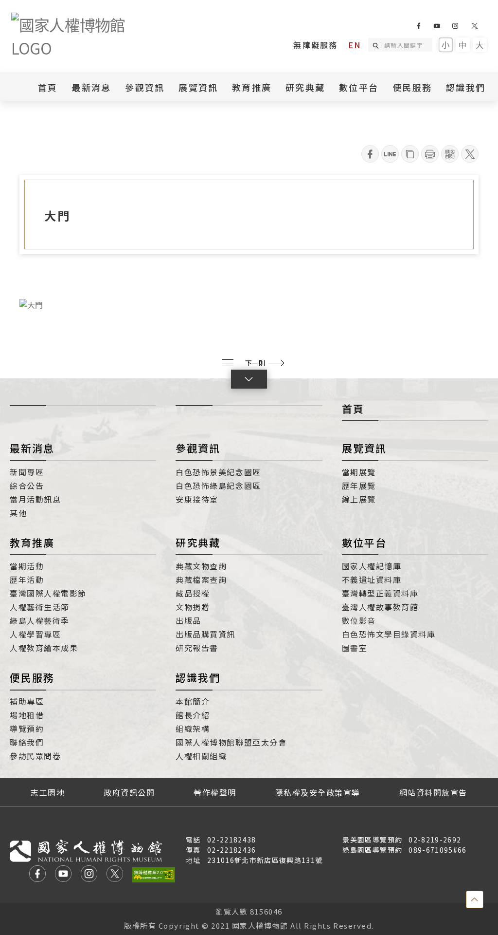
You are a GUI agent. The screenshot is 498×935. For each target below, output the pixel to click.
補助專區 (27, 701)
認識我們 (198, 677)
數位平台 (364, 542)
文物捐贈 (193, 607)
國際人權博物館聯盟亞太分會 (231, 742)
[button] (249, 379)
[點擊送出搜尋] (377, 45)
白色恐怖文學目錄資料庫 (389, 634)
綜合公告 (27, 485)
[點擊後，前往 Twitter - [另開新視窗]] (115, 874)
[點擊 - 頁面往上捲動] (474, 899)
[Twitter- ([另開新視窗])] (470, 154)
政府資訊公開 (129, 792)
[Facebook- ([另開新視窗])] (370, 154)
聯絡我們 (27, 742)
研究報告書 (197, 648)
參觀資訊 (198, 448)
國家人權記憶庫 (372, 566)
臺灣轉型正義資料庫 (380, 593)
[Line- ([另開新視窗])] (390, 154)
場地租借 (27, 715)
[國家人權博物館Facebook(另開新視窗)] (418, 25)
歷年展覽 (359, 485)
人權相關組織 (201, 756)
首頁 (48, 87)
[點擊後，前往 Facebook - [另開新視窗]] (37, 874)
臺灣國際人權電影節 (48, 593)
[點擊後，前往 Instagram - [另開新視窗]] (89, 874)
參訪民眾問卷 (35, 756)
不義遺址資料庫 (372, 579)
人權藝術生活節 (40, 607)
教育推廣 (32, 542)
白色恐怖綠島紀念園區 (218, 485)
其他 (18, 513)
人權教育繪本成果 (44, 648)
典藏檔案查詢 (201, 579)
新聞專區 (27, 472)
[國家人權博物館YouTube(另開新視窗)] (436, 25)
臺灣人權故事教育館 (380, 607)
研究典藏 (198, 542)
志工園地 (48, 792)
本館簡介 (193, 701)
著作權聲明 (215, 792)
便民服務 (32, 677)
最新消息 (91, 87)
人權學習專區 (35, 634)
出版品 (188, 620)
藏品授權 (193, 593)
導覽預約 (27, 728)
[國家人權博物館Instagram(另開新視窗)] (455, 25)
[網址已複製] (410, 154)
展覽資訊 (364, 448)
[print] (430, 154)
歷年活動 (27, 579)
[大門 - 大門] (249, 304)
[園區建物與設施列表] (227, 362)
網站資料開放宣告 (433, 792)
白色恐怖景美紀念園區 (218, 472)
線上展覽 (359, 499)
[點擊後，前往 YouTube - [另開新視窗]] (63, 874)
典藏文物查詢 (201, 566)
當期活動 (27, 566)
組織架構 (193, 728)
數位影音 (359, 620)
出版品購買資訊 (205, 634)
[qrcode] (450, 154)
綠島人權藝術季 (40, 620)
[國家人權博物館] (84, 36)
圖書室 (355, 648)
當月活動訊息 (35, 499)
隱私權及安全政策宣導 (317, 792)
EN (354, 45)
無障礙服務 (315, 45)
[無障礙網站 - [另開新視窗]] (153, 874)
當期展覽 (359, 472)
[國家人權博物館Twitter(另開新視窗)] (474, 25)
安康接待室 (197, 499)
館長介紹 (193, 715)
